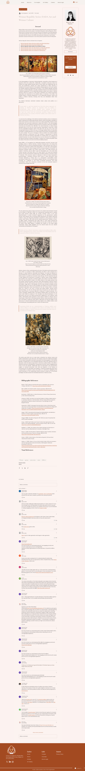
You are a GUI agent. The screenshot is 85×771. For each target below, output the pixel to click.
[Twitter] (70, 75)
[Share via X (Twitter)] (22, 468)
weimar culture (33, 460)
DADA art (44, 460)
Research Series (22, 462)
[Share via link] (27, 468)
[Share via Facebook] (19, 468)
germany (26, 460)
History (20, 464)
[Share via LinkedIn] (25, 468)
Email (66, 62)
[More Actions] (56, 491)
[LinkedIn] (73, 75)
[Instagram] (68, 75)
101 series (21, 460)
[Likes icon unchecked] (22, 497)
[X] (7, 762)
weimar (39, 460)
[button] (29, 2)
